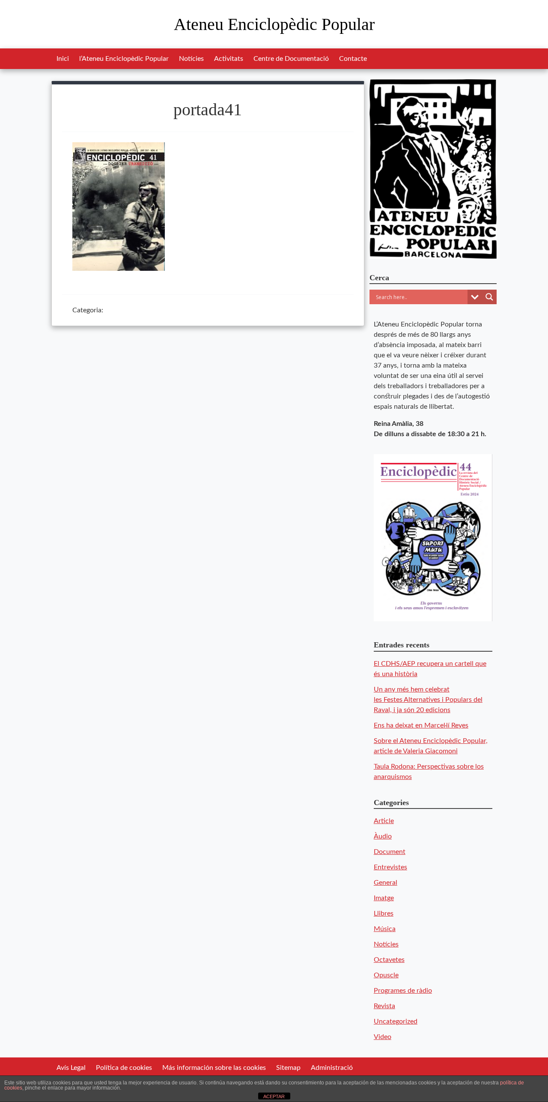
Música (385, 928)
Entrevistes (390, 867)
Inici (63, 58)
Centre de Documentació (291, 58)
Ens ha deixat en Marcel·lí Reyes (421, 725)
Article (384, 821)
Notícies (191, 58)
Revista (384, 1006)
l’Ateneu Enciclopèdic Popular (124, 58)
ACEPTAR (274, 1096)
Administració (332, 1067)
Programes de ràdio (403, 990)
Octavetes (389, 959)
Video (382, 1036)
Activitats (228, 58)
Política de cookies (124, 1067)
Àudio (383, 836)
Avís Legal (71, 1067)
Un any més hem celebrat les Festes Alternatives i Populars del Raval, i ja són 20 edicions (428, 699)
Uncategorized (395, 1021)
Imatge (384, 898)
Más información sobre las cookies (214, 1067)
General (385, 882)
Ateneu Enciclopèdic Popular (274, 24)
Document (389, 851)
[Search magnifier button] (489, 297)
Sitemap (288, 1067)
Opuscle (386, 975)
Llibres (383, 913)
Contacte (353, 58)
